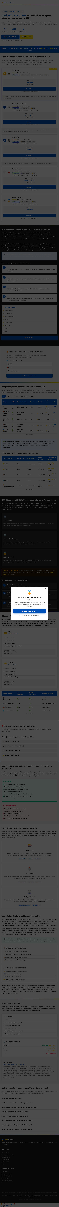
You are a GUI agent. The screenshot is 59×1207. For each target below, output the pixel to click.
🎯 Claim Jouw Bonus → (29, 611)
